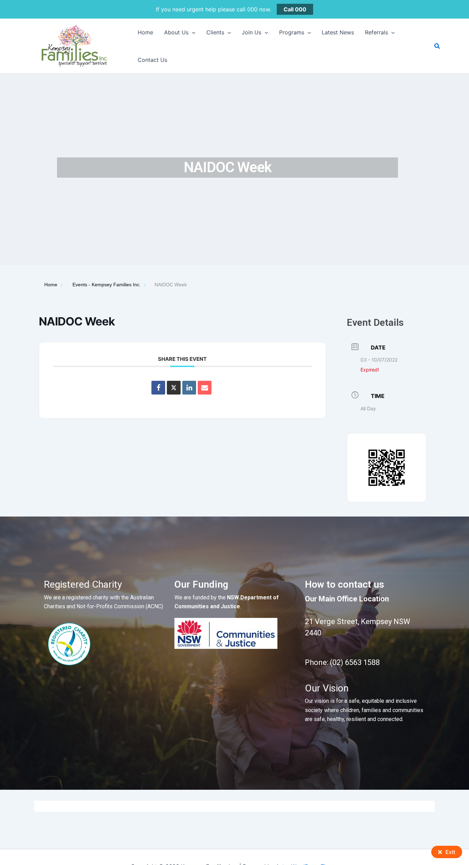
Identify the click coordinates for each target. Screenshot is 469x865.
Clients (215, 32)
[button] (191, 32)
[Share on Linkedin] (189, 388)
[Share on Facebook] (158, 388)
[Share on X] (174, 388)
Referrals (376, 32)
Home (145, 32)
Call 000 (295, 9)
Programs (291, 32)
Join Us (251, 32)
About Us (176, 32)
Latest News (338, 32)
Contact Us (152, 59)
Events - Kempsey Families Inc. (106, 284)
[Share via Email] (204, 388)
